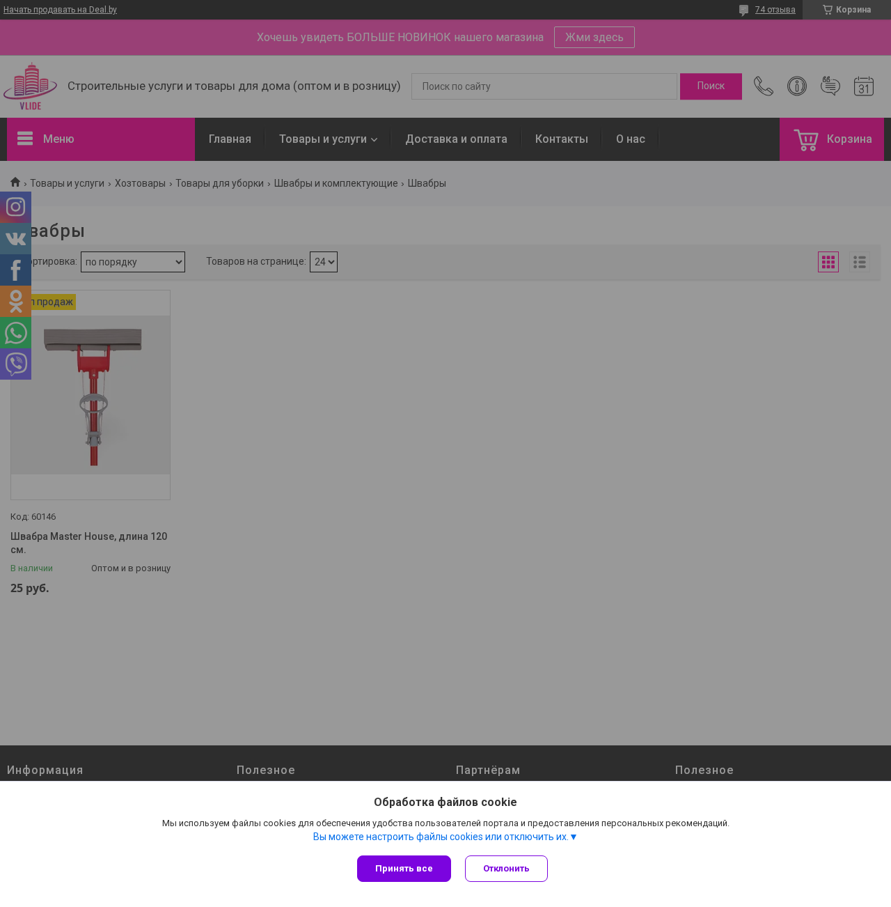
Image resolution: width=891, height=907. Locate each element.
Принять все (404, 868)
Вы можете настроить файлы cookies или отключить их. (441, 836)
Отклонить (506, 868)
